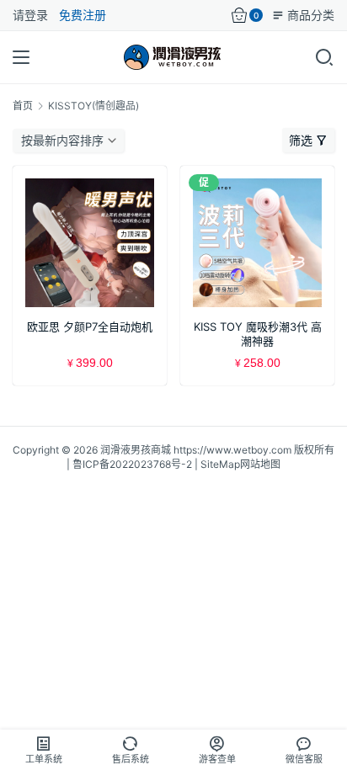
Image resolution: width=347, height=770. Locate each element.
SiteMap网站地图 (240, 464)
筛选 (300, 140)
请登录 (30, 15)
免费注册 (82, 15)
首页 (23, 105)
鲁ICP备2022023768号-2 (132, 464)
